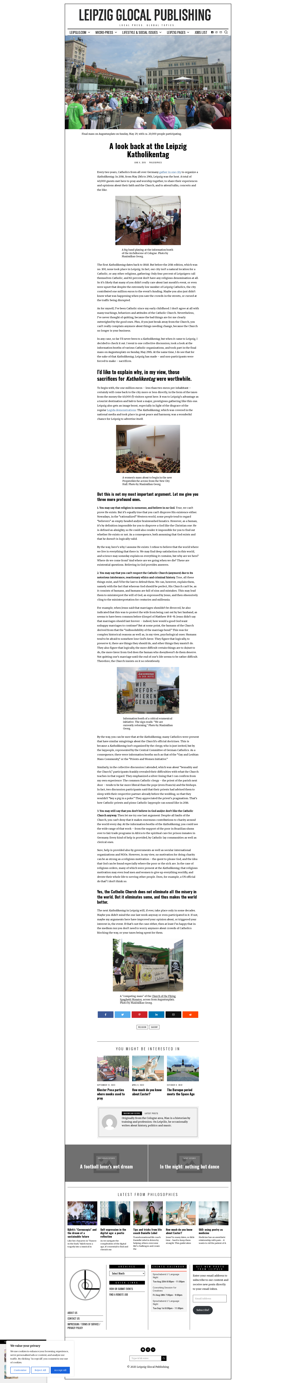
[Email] (221, 32)
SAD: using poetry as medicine (211, 1231)
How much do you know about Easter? (147, 1091)
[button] (163, 1358)
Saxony (154, 1027)
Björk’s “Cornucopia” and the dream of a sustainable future (82, 1233)
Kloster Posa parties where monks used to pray (111, 1093)
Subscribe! (202, 1310)
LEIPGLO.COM (78, 32)
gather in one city (170, 172)
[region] (40, 1359)
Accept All (60, 1370)
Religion (142, 1027)
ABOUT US (72, 1313)
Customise (20, 1370)
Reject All (40, 1370)
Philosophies (155, 162)
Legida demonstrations (121, 410)
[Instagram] (216, 32)
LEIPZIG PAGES (176, 32)
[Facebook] (212, 32)
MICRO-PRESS (104, 32)
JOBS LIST (201, 32)
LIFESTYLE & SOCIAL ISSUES (140, 32)
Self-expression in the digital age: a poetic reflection (113, 1233)
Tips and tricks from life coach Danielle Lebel (147, 1231)
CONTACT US (74, 1318)
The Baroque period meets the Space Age (181, 1091)
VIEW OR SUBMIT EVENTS (121, 1289)
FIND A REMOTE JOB (118, 1294)
